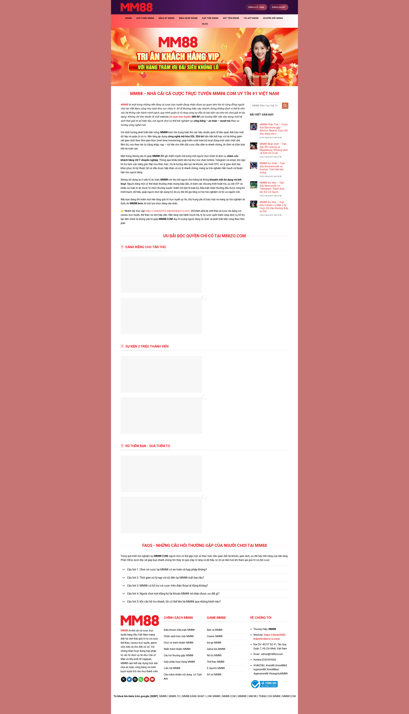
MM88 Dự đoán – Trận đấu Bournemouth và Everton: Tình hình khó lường (272, 168)
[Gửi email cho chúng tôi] (135, 679)
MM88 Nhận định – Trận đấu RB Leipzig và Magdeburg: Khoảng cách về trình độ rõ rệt (274, 148)
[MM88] (137, 7)
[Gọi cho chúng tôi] (140, 679)
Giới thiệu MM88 (145, 18)
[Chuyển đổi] (124, 569)
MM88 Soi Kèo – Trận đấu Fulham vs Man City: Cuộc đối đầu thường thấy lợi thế (274, 207)
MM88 (128, 18)
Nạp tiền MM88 (210, 18)
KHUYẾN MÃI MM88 (273, 18)
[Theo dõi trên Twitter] (129, 679)
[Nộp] (285, 106)
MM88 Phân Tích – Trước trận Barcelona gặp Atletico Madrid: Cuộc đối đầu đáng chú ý (274, 129)
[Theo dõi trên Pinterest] (146, 679)
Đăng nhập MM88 (188, 18)
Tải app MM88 (251, 18)
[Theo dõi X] (123, 679)
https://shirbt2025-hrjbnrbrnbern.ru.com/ (168, 210)
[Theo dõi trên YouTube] (152, 679)
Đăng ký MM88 (166, 18)
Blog (205, 24)
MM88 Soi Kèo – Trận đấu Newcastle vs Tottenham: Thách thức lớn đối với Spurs (272, 187)
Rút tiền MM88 (231, 18)
